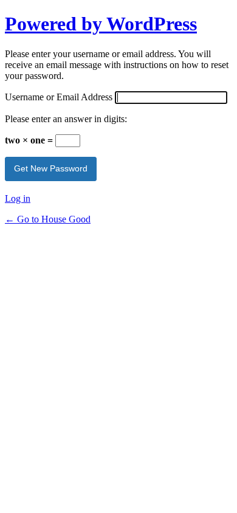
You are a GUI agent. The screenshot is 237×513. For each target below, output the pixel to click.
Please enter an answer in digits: (66, 119)
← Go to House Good (48, 219)
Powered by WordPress (101, 24)
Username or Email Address (58, 97)
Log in (17, 198)
